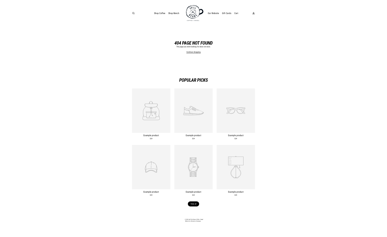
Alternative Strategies (196, 221)
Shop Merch (173, 13)
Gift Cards (226, 13)
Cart (236, 13)
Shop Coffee (159, 13)
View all (194, 204)
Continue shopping (193, 52)
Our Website (213, 13)
